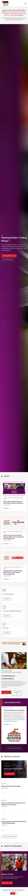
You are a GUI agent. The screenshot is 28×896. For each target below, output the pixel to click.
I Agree (12, 893)
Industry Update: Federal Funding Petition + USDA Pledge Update (13, 822)
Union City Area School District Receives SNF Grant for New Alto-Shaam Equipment (13, 536)
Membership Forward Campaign (10, 786)
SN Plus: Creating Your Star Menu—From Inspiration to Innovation (13, 804)
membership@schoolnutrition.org (14, 19)
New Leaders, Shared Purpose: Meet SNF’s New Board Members (13, 502)
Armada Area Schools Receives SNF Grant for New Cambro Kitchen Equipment (12, 572)
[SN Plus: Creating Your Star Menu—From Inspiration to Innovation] (3, 811)
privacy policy (13, 891)
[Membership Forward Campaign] (3, 793)
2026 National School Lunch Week (14, 710)
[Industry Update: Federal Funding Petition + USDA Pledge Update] (3, 830)
